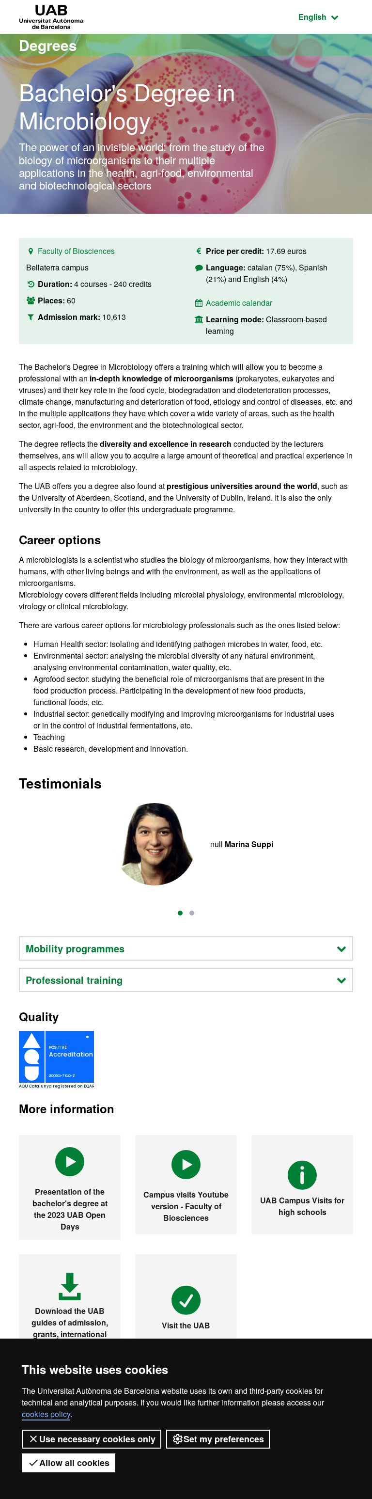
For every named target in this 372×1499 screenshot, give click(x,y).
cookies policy (46, 1414)
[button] (180, 913)
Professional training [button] (74, 980)
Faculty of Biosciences (76, 250)
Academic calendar (239, 302)
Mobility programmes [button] (75, 948)
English (325, 16)
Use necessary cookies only (97, 1439)
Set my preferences (224, 1439)
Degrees (48, 44)
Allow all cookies (74, 1462)
